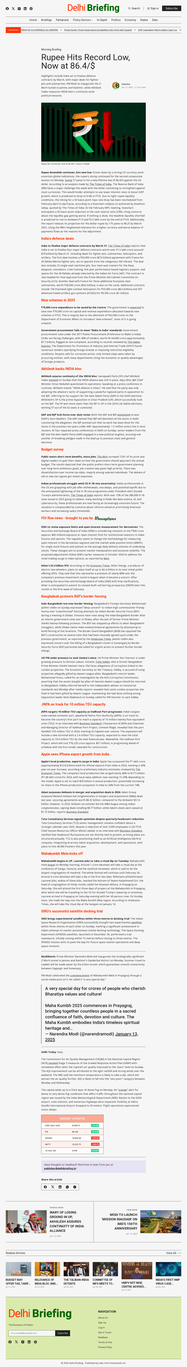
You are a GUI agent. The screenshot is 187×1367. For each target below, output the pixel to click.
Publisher (126, 84)
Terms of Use (105, 1342)
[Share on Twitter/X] (52, 1186)
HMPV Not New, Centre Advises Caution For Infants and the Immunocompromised (137, 1285)
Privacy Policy (105, 1347)
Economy (130, 20)
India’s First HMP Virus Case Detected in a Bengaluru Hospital (168, 1282)
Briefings (46, 20)
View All (171, 1253)
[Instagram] (19, 8)
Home (33, 20)
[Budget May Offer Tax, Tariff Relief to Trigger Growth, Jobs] (18, 1269)
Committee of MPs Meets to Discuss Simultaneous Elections (103, 1282)
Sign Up (102, 1322)
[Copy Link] (74, 1187)
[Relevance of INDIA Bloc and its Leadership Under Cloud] (47, 1269)
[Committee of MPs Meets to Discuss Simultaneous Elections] (105, 1269)
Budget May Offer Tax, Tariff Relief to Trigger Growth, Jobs (18, 1282)
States (144, 20)
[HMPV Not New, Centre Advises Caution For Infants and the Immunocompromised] (137, 1270)
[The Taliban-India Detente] (76, 1269)
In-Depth (102, 20)
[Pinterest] (31, 8)
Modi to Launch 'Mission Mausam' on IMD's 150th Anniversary (119, 1221)
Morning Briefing (51, 49)
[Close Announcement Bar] (180, 30)
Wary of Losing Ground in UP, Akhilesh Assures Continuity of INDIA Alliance (67, 1222)
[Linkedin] (25, 8)
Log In (101, 1327)
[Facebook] (7, 8)
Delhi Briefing (76, 1363)
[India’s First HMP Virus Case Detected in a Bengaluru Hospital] (168, 1269)
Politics (116, 20)
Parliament (62, 20)
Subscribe (172, 8)
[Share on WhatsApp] (67, 1187)
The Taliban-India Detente (76, 1281)
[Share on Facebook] (45, 1187)
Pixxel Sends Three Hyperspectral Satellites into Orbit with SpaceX (84, 29)
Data (155, 20)
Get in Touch (104, 1332)
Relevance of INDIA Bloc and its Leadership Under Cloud (45, 1282)
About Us (103, 1318)
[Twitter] (13, 8)
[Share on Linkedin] (60, 1186)
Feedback (103, 1337)
